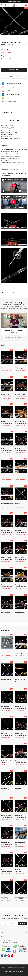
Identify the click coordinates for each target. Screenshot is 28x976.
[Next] (26, 21)
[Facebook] (2, 955)
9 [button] (18, 337)
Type (2, 49)
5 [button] (12, 337)
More (9, 346)
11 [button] (21, 337)
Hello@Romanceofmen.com (10, 942)
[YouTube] (12, 955)
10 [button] (19, 337)
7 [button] (15, 337)
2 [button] (8, 337)
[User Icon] (22, 5)
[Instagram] (5, 955)
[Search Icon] (5, 5)
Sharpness (4, 56)
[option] (14, 21)
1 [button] (6, 337)
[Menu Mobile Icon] (1, 5)
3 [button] (9, 337)
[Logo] (14, 5)
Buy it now (14, 76)
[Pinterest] (8, 955)
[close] (26, 1)
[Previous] (1, 21)
